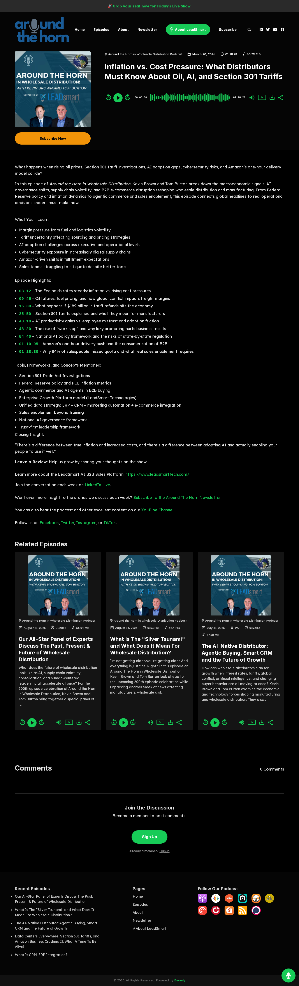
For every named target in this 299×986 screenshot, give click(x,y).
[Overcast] (256, 901)
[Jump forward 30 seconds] (127, 97)
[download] (272, 97)
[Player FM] (215, 913)
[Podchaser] (256, 913)
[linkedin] (261, 30)
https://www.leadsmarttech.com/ (157, 474)
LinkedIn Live (97, 484)
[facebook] (281, 30)
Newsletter (147, 29)
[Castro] (242, 901)
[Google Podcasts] (215, 901)
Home (80, 29)
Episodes (101, 29)
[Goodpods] (269, 901)
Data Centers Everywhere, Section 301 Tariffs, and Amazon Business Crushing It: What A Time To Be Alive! (57, 941)
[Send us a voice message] (288, 975)
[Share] (280, 97)
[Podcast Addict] (229, 913)
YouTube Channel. (157, 509)
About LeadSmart (190, 29)
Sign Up (149, 836)
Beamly (179, 980)
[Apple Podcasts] (202, 901)
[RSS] (242, 913)
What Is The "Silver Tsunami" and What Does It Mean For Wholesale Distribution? (147, 646)
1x (262, 97)
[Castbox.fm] (229, 901)
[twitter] (267, 30)
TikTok (110, 522)
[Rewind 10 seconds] (109, 97)
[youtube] (275, 30)
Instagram (86, 522)
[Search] (249, 30)
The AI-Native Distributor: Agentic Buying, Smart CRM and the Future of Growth (237, 653)
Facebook (49, 522)
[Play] (118, 97)
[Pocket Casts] (202, 913)
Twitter (67, 522)
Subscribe (228, 29)
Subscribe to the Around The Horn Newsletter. (177, 497)
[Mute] (252, 97)
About (123, 29)
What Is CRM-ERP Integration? (41, 955)
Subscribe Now (53, 138)
